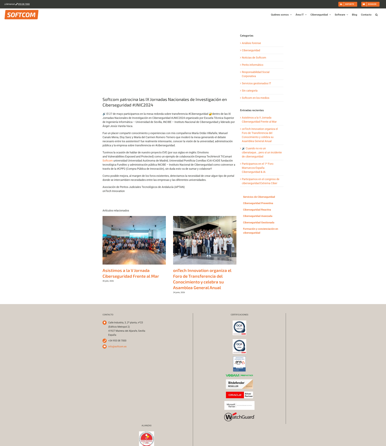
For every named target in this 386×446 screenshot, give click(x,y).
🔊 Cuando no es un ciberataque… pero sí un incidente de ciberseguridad (262, 152)
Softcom (108, 160)
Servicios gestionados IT (256, 83)
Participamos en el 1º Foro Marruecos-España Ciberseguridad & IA (257, 167)
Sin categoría (250, 90)
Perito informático (252, 64)
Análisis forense (251, 43)
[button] (376, 14)
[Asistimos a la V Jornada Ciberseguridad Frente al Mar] (134, 217)
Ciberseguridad (251, 50)
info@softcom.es (117, 346)
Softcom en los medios (255, 97)
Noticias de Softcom (254, 57)
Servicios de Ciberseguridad (259, 196)
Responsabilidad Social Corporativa (255, 74)
